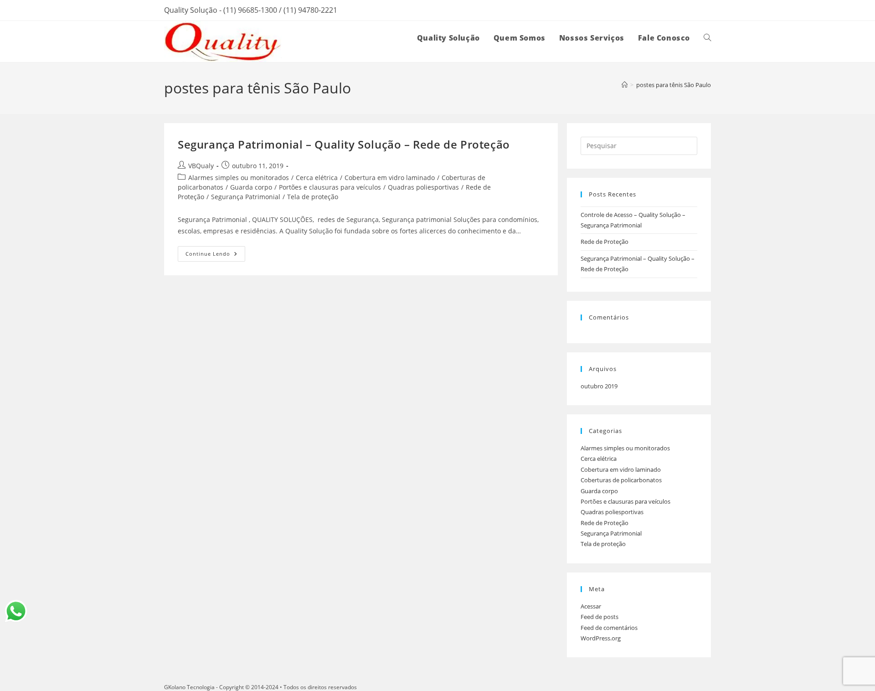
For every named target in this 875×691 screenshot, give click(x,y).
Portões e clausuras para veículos (330, 187)
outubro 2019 (599, 386)
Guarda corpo (251, 187)
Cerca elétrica (317, 177)
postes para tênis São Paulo (673, 85)
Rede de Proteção (604, 241)
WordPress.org (601, 638)
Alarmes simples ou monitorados (238, 177)
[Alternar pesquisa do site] (707, 38)
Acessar (591, 606)
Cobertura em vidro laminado (390, 177)
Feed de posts (599, 617)
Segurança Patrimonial (245, 196)
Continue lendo (215, 251)
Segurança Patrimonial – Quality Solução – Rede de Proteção (344, 144)
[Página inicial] (625, 85)
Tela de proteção (312, 196)
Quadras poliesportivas (423, 187)
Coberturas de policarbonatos (621, 480)
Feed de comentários (609, 628)
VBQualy (201, 165)
